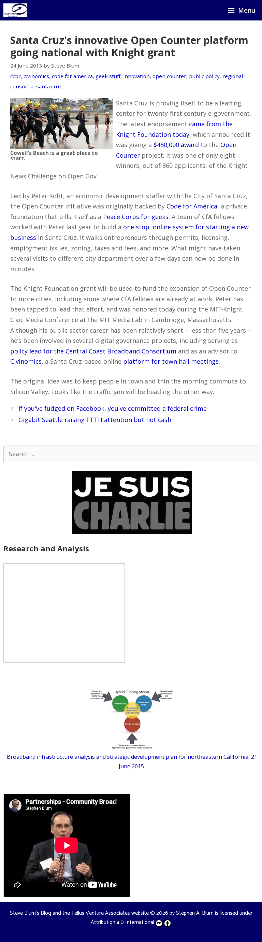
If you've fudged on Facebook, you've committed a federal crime (112, 408)
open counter (169, 76)
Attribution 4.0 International (122, 922)
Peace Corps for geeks (136, 217)
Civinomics (26, 361)
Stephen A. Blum (195, 913)
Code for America (191, 206)
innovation (136, 76)
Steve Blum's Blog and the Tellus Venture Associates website (79, 913)
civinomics (36, 76)
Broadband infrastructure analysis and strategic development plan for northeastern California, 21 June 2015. (132, 761)
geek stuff (108, 76)
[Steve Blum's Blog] (15, 10)
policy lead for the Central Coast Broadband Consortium (93, 351)
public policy (204, 76)
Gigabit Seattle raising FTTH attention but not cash (94, 420)
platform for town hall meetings (171, 361)
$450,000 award (176, 145)
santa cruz (49, 86)
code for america (72, 76)
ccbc (15, 76)
